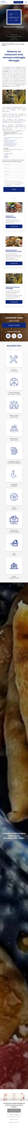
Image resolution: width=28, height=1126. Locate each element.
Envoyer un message (14, 325)
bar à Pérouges (10, 114)
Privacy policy (14, 1122)
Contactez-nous (18, 2)
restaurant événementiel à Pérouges (14, 125)
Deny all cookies (14, 1115)
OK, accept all (14, 1110)
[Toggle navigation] (26, 2)
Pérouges (12, 43)
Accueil (2, 43)
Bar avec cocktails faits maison (10, 143)
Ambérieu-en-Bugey (8, 153)
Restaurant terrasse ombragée (13, 287)
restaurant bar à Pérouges (13, 67)
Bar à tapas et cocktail (8, 141)
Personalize (14, 1119)
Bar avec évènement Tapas (9, 145)
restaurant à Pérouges (12, 107)
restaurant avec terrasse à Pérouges (14, 120)
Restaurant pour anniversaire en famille (14, 250)
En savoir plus (14, 226)
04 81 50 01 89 (14, 34)
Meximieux (6, 156)
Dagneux (6, 155)
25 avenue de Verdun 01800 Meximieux (14, 37)
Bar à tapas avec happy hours (10, 140)
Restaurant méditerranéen (11, 216)
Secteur (7, 43)
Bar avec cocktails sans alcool (10, 144)
